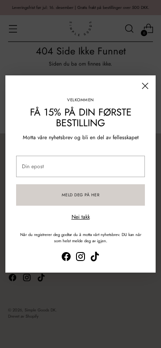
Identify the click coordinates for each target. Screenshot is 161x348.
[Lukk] (145, 86)
